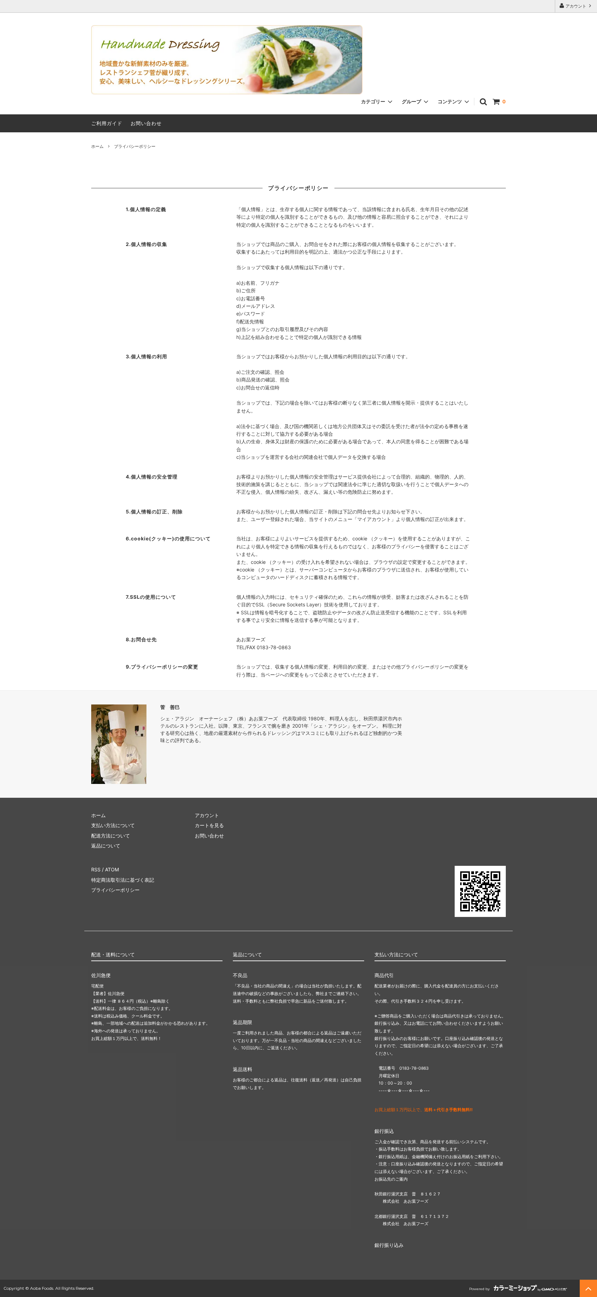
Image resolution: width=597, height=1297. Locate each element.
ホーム (97, 146)
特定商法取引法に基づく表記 (122, 880)
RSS (96, 869)
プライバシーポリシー (115, 890)
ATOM (112, 869)
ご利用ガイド (106, 123)
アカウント (576, 6)
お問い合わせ (146, 123)
